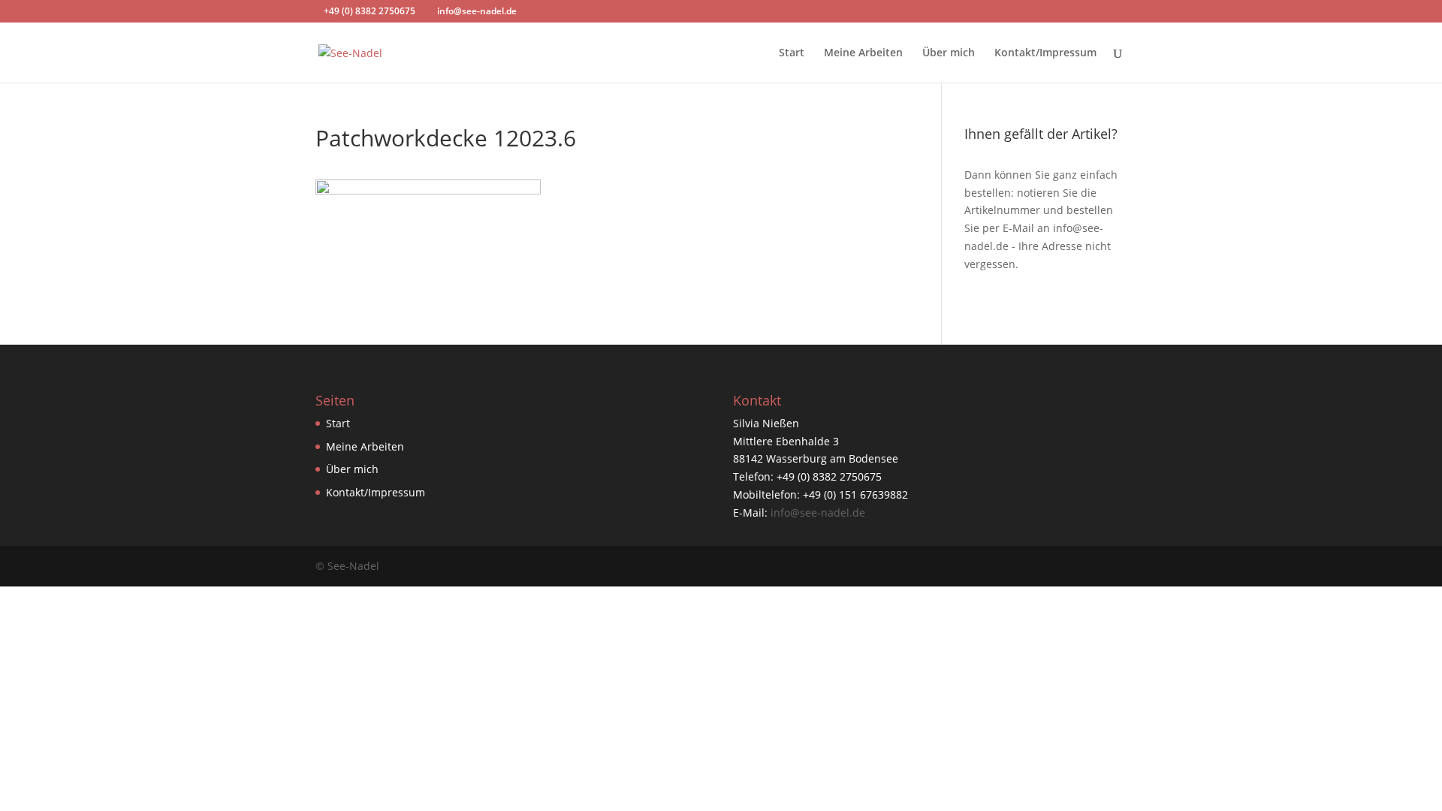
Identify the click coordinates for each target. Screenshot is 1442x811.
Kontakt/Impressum (1045, 53)
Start (791, 53)
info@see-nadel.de (818, 512)
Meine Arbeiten (863, 53)
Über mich (948, 53)
